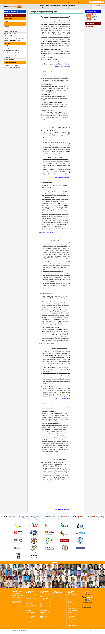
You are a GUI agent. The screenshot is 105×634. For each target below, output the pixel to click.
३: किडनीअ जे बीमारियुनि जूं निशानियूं (10, 31)
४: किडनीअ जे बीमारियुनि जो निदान (10, 33)
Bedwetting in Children (73, 625)
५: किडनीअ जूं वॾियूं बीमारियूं (9, 35)
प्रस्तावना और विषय (7, 21)
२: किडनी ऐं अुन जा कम (8, 29)
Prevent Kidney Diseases (49, 6)
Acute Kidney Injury (72, 596)
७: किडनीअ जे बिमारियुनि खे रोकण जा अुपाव (12, 40)
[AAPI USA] (34, 533)
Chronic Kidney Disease (56, 6)
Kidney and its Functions (17, 595)
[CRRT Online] (80, 548)
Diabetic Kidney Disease (73, 599)
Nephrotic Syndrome (72, 619)
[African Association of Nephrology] (34, 548)
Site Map (14, 630)
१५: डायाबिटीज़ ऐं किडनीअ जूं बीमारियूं (11, 65)
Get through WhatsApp (95, 18)
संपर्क (86, 2)
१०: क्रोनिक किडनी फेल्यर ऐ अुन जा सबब (11, 50)
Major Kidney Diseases (72, 6)
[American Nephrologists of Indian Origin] (34, 555)
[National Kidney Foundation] (49, 525)
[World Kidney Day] (18, 525)
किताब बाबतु (67, 2)
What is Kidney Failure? (73, 594)
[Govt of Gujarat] (18, 555)
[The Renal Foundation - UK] (49, 533)
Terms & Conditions (21, 630)
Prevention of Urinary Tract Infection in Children (31, 621)
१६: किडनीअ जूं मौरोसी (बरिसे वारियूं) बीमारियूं (12, 67)
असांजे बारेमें (62, 2)
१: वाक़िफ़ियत (6, 26)
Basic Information (16, 593)
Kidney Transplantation (59, 599)
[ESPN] (80, 525)
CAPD (55, 596)
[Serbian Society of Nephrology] (80, 540)
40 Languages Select (97, 6)
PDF (95, 14)
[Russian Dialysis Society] (18, 540)
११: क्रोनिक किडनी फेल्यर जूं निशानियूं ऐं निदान (12, 52)
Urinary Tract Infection (73, 608)
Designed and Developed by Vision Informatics (21, 632)
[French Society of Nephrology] (49, 540)
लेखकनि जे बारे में (72, 2)
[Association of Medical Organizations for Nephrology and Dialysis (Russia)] (80, 533)
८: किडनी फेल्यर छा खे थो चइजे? (10, 46)
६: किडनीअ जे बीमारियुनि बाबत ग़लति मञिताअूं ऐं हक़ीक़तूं (14, 38)
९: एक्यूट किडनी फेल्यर (8, 48)
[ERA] (34, 525)
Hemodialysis (57, 594)
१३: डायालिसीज (7, 57)
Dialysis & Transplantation (64, 6)
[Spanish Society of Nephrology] (65, 533)
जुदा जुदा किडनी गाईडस (80, 2)
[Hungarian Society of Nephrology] (18, 548)
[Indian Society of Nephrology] (34, 540)
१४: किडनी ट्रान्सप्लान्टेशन (9, 59)
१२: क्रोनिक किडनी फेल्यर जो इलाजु (10, 55)
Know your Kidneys (41, 6)
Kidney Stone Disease (73, 610)
